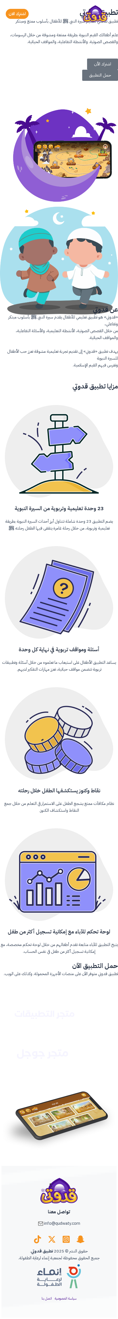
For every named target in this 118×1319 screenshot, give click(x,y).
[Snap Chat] (80, 1239)
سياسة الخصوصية (65, 1298)
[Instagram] (66, 1239)
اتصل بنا (47, 1298)
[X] (51, 1239)
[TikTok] (37, 1239)
